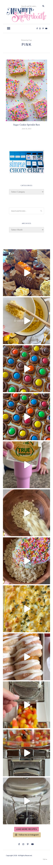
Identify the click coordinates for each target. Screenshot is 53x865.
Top (44, 859)
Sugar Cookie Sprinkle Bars (26, 124)
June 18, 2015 (26, 129)
